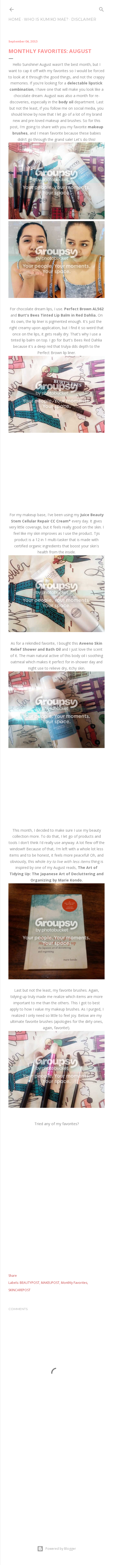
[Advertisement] (56, 1200)
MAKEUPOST (50, 1282)
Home (14, 19)
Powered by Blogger (60, 1548)
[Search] (101, 8)
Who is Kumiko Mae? (46, 19)
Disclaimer (83, 19)
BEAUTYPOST (29, 1282)
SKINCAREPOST (19, 1290)
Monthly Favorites (74, 1282)
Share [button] (12, 1275)
